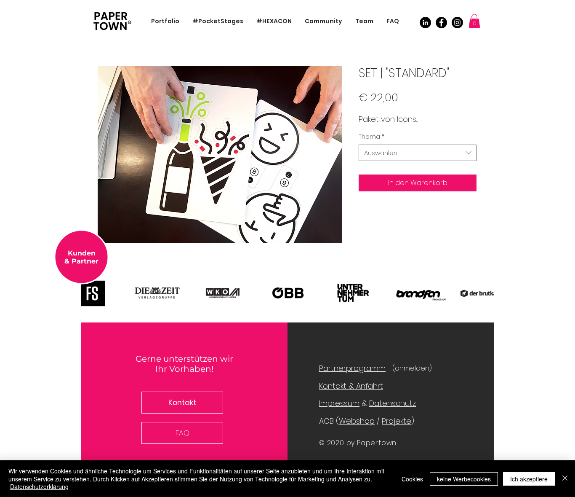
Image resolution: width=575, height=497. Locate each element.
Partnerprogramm (352, 368)
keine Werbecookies (464, 479)
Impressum (339, 403)
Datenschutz (392, 403)
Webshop (357, 421)
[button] (474, 21)
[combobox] (418, 153)
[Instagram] (457, 22)
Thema (371, 137)
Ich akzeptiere (529, 479)
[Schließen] (565, 478)
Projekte (396, 421)
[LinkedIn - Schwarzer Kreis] (425, 22)
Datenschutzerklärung (39, 486)
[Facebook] (441, 22)
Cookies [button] (412, 479)
